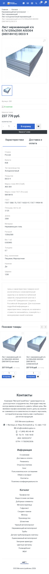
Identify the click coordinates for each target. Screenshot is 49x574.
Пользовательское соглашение (24, 471)
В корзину (26, 126)
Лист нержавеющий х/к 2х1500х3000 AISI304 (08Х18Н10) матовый (11, 359)
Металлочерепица (24, 505)
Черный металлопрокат (24, 525)
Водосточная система (24, 498)
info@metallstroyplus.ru (26, 428)
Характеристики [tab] (14, 139)
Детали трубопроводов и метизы (24, 535)
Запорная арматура (24, 541)
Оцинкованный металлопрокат (24, 538)
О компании (24, 455)
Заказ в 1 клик (24, 132)
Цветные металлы (24, 545)
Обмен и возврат (24, 475)
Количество (7, 122)
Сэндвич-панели (24, 511)
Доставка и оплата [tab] (35, 141)
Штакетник (24, 521)
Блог (24, 468)
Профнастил (24, 495)
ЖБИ (24, 551)
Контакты (24, 478)
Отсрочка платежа (24, 465)
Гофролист (24, 508)
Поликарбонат (24, 548)
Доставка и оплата (24, 458)
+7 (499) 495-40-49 (26, 431)
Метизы (24, 515)
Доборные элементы (24, 501)
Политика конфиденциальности (24, 481)
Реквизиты (24, 461)
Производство (24, 518)
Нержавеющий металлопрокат (24, 528)
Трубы (24, 531)
